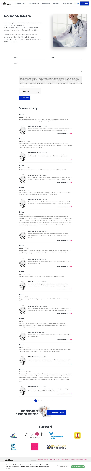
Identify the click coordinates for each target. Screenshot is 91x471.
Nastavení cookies (65, 459)
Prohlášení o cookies (54, 459)
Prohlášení (40, 459)
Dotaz (16, 63)
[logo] (6, 3)
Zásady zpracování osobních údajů (79, 459)
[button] (75, 3)
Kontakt (46, 459)
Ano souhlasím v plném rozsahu (28, 86)
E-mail (53, 57)
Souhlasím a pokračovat (78, 466)
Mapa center (67, 3)
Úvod (5, 10)
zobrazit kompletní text (63, 133)
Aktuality (56, 3)
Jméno (16, 57)
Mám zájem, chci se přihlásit (56, 412)
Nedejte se (46, 3)
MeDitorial (33, 460)
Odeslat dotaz (25, 97)
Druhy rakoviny (20, 3)
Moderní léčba (34, 3)
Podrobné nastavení (63, 466)
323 (53, 400)
